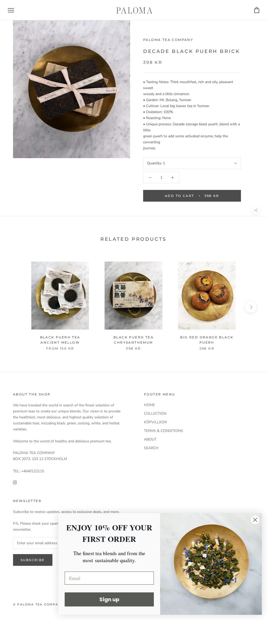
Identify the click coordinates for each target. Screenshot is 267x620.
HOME (149, 404)
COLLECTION (155, 413)
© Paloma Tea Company (38, 604)
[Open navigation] (11, 10)
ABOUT (150, 439)
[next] (251, 307)
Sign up (109, 599)
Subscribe (33, 560)
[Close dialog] (255, 519)
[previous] (16, 307)
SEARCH (151, 447)
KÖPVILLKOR (155, 422)
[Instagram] (15, 482)
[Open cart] (256, 10)
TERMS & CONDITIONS (163, 430)
